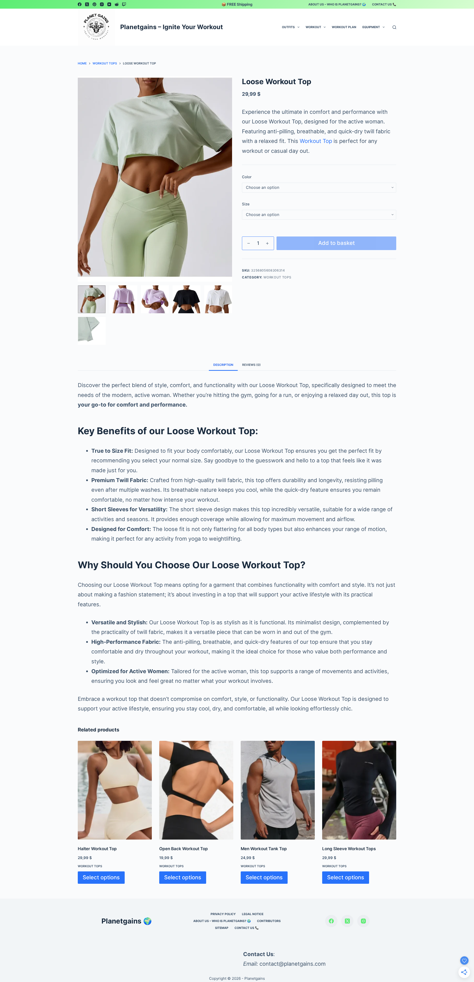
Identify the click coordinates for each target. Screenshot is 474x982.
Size (246, 204)
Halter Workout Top (97, 848)
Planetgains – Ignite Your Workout (171, 27)
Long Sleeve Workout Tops (349, 848)
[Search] (394, 27)
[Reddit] (116, 4)
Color (247, 177)
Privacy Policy (223, 914)
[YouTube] (109, 4)
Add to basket (336, 243)
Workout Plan (344, 27)
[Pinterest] (94, 4)
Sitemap (221, 928)
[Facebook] (79, 4)
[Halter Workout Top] (115, 790)
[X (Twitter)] (87, 4)
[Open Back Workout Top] (196, 790)
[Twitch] (124, 4)
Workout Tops (277, 277)
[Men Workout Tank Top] (278, 790)
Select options (101, 877)
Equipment (371, 27)
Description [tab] (223, 365)
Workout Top (316, 141)
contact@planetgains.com (292, 964)
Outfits (288, 27)
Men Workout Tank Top (264, 848)
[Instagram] (102, 4)
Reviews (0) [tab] (251, 365)
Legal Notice (252, 914)
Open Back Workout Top (183, 848)
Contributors (269, 921)
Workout (313, 27)
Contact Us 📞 (384, 4)
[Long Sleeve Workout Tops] (359, 790)
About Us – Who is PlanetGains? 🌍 (337, 4)
